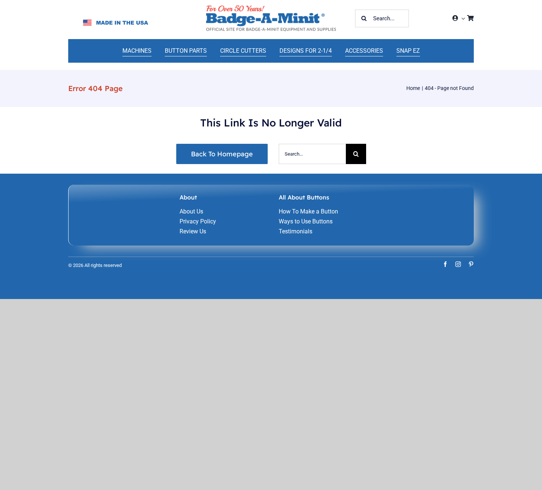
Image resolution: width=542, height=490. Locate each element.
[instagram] (458, 264)
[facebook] (445, 264)
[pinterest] (471, 264)
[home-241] (271, 8)
